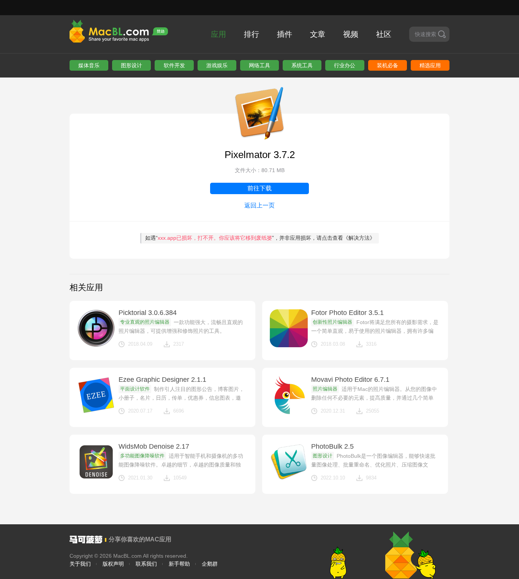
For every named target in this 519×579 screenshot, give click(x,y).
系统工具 (302, 65)
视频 (350, 34)
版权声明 (113, 564)
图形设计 (131, 65)
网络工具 (259, 65)
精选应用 (430, 65)
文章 (317, 34)
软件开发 (174, 65)
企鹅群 (210, 564)
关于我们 (80, 564)
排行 (251, 34)
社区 (383, 34)
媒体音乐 (89, 65)
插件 (284, 34)
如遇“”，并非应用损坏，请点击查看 (260, 238)
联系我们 (146, 564)
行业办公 (344, 65)
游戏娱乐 (217, 65)
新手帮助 (179, 564)
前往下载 (259, 188)
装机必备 (387, 65)
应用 (218, 34)
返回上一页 (259, 205)
